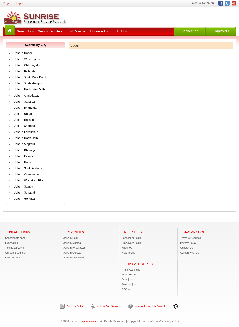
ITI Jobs (121, 31)
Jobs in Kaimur (23, 156)
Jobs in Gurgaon (72, 252)
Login (19, 3)
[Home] (10, 30)
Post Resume (76, 31)
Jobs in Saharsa (24, 101)
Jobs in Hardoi (23, 162)
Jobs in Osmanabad (27, 174)
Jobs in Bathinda (24, 71)
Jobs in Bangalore (73, 257)
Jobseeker (190, 31)
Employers (221, 31)
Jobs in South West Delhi (30, 77)
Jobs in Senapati (24, 192)
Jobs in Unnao (23, 113)
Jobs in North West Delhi (30, 89)
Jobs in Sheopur (24, 126)
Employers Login (131, 242)
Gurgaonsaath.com (16, 252)
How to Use (128, 252)
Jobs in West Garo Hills (29, 180)
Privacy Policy (188, 242)
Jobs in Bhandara (25, 107)
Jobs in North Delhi (26, 138)
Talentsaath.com (14, 247)
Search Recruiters (50, 31)
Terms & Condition (190, 238)
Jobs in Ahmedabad (26, 95)
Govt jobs (127, 279)
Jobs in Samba (23, 186)
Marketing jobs (130, 274)
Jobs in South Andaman (29, 168)
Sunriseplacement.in (87, 321)
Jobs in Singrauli (24, 144)
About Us (127, 247)
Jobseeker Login (100, 31)
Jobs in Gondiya (24, 198)
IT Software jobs (131, 269)
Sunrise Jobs (74, 306)
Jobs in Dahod (23, 53)
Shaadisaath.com (15, 238)
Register (8, 3)
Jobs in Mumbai (72, 242)
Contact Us (186, 247)
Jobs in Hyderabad (74, 247)
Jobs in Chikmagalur (27, 65)
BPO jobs (127, 289)
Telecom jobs (129, 284)
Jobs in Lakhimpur (26, 132)
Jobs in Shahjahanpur (28, 83)
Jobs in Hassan (24, 120)
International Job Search (150, 306)
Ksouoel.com (12, 257)
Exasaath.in (11, 242)
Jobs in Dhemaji (24, 150)
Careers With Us (189, 252)
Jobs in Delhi (70, 238)
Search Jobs (25, 31)
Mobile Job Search (108, 306)
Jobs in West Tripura (27, 59)
